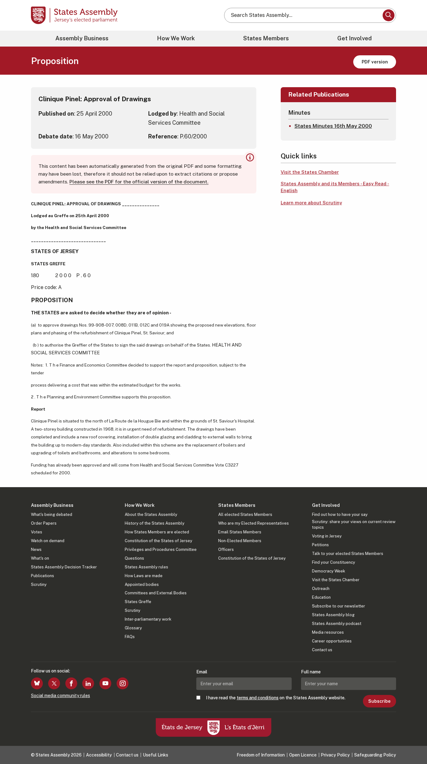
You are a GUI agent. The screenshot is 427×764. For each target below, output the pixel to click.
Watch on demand (47, 540)
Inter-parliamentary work (148, 619)
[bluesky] (37, 683)
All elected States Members (245, 514)
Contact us (322, 649)
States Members (266, 38)
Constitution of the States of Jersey (158, 540)
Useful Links (155, 754)
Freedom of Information (261, 754)
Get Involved (354, 38)
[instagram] (122, 683)
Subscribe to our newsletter (338, 606)
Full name (311, 671)
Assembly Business (81, 38)
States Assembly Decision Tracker (64, 567)
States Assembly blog (333, 614)
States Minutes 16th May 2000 (333, 126)
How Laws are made (144, 575)
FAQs (130, 636)
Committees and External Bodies (156, 593)
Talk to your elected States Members (347, 553)
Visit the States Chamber (310, 172)
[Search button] (388, 15)
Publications (42, 575)
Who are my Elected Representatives (253, 523)
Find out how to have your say (340, 514)
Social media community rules (60, 695)
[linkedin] (88, 683)
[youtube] (105, 683)
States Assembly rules (146, 567)
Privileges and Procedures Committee (161, 549)
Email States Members (239, 532)
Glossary (133, 628)
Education (321, 597)
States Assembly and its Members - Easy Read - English (335, 187)
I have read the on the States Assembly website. (275, 697)
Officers (226, 549)
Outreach (320, 588)
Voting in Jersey (327, 536)
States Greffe (138, 601)
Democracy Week (328, 571)
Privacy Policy (335, 754)
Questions (134, 558)
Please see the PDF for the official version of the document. (138, 182)
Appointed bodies (142, 584)
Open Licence (303, 754)
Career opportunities (332, 641)
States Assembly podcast (336, 623)
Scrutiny (39, 584)
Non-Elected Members (239, 540)
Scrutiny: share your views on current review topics (353, 524)
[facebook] (71, 683)
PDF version (375, 61)
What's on (40, 558)
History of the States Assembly (154, 523)
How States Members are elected (157, 532)
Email (201, 671)
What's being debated (51, 514)
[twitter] (54, 683)
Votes (36, 532)
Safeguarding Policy (375, 754)
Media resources (328, 632)
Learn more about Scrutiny (311, 202)
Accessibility (99, 754)
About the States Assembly (151, 514)
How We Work (176, 38)
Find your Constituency (333, 562)
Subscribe (379, 701)
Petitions (320, 544)
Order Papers (44, 523)
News (36, 549)
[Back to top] (411, 743)
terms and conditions (258, 697)
